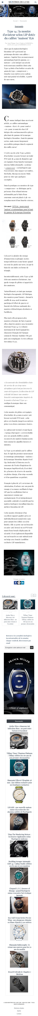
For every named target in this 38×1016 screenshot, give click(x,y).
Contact (19, 1013)
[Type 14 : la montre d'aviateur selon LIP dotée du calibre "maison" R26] (19, 85)
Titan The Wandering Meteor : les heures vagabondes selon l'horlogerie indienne (19, 836)
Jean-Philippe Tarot (13, 43)
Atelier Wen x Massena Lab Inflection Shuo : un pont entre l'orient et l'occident (10, 619)
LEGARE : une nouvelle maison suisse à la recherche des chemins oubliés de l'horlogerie (19, 809)
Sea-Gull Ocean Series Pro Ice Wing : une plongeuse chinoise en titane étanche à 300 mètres (19, 920)
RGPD (19, 1011)
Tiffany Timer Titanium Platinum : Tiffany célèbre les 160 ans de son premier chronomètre (27, 619)
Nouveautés (23, 21)
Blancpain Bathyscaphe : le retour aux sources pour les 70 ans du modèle (19, 947)
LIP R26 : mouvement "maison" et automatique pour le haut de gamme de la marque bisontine (18, 209)
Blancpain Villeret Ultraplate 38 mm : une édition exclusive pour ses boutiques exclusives (19, 782)
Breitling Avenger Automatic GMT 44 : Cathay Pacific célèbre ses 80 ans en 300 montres (19, 863)
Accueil (15, 21)
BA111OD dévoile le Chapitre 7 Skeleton (19, 973)
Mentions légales (19, 1008)
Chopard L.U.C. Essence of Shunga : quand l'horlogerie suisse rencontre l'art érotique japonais (19, 891)
